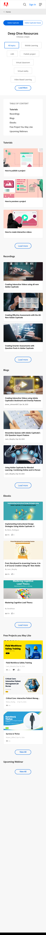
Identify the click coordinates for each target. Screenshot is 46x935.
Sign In (32, 4)
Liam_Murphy (11, 666)
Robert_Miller (10, 737)
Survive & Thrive (13, 734)
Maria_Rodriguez (11, 702)
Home (8, 12)
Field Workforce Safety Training (19, 662)
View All (23, 752)
